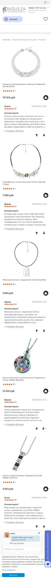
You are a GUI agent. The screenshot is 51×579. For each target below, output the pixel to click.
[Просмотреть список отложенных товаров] (46, 19)
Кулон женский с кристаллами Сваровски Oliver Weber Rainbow (24, 379)
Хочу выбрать (9, 570)
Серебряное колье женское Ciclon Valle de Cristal (24, 183)
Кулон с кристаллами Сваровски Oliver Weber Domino (22, 476)
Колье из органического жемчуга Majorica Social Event (24, 85)
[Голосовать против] (44, 135)
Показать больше (15, 131)
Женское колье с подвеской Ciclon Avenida (24, 280)
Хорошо (13, 575)
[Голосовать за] (36, 135)
